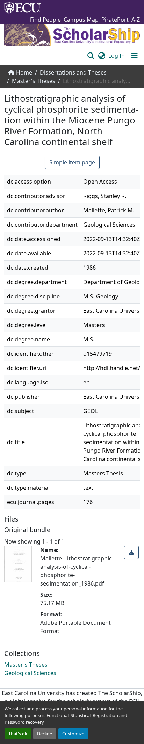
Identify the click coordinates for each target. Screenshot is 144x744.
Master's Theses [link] (33, 81)
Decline (44, 733)
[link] (131, 552)
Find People (45, 19)
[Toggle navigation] (134, 55)
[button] (90, 55)
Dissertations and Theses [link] (73, 72)
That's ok (17, 733)
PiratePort (115, 19)
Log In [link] (116, 55)
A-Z (135, 19)
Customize (73, 733)
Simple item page (72, 162)
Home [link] (24, 72)
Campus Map (81, 19)
